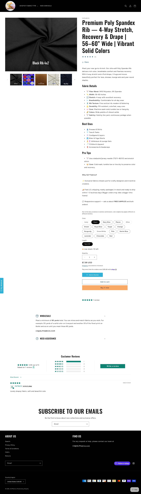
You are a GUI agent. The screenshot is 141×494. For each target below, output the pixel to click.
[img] (15, 383)
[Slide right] (74, 79)
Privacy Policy (10, 445)
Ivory (87, 222)
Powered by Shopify (23, 488)
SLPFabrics (13, 488)
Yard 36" (87, 244)
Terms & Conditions (12, 449)
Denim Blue (124, 231)
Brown (86, 227)
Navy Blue (106, 222)
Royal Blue (98, 227)
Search (7, 441)
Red (111, 236)
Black (96, 222)
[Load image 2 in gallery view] (28, 79)
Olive (129, 222)
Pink (112, 231)
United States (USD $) (14, 481)
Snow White (102, 231)
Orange (120, 227)
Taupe (110, 227)
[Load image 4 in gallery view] (53, 79)
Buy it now (105, 288)
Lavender (87, 236)
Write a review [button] (113, 366)
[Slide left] (7, 79)
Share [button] (87, 62)
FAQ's (7, 452)
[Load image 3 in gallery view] (41, 79)
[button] (28, 6)
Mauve (118, 222)
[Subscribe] (86, 424)
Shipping (85, 265)
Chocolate (100, 236)
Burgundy (88, 231)
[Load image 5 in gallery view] (66, 79)
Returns (8, 456)
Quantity (85, 253)
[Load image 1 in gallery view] (16, 79)
